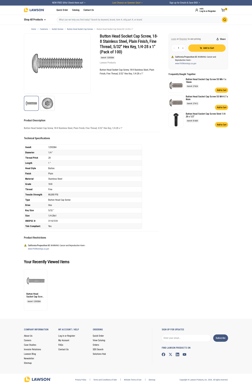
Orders (96, 344)
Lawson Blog (30, 354)
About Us (28, 335)
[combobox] (142, 19)
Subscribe (220, 338)
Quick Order (62, 10)
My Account (63, 340)
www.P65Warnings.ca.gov (185, 63)
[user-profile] (196, 10)
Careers (27, 340)
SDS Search (98, 349)
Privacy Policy (80, 380)
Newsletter (29, 358)
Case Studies (30, 344)
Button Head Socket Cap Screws (80, 29)
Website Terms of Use (132, 380)
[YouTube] (184, 354)
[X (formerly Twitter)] (170, 354)
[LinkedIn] (177, 354)
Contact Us (88, 10)
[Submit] (224, 20)
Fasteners (44, 29)
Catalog (75, 10)
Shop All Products (34, 19)
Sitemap (28, 363)
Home (33, 29)
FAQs (60, 344)
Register (183, 39)
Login (173, 39)
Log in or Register (66, 335)
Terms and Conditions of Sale (105, 380)
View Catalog (99, 340)
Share (223, 39)
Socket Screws (57, 29)
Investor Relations (32, 349)
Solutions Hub (99, 354)
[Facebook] (163, 354)
